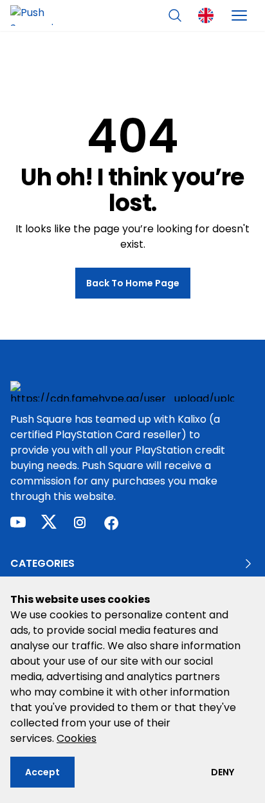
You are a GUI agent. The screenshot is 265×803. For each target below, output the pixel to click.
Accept (42, 772)
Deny (222, 772)
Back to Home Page (132, 283)
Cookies (76, 738)
